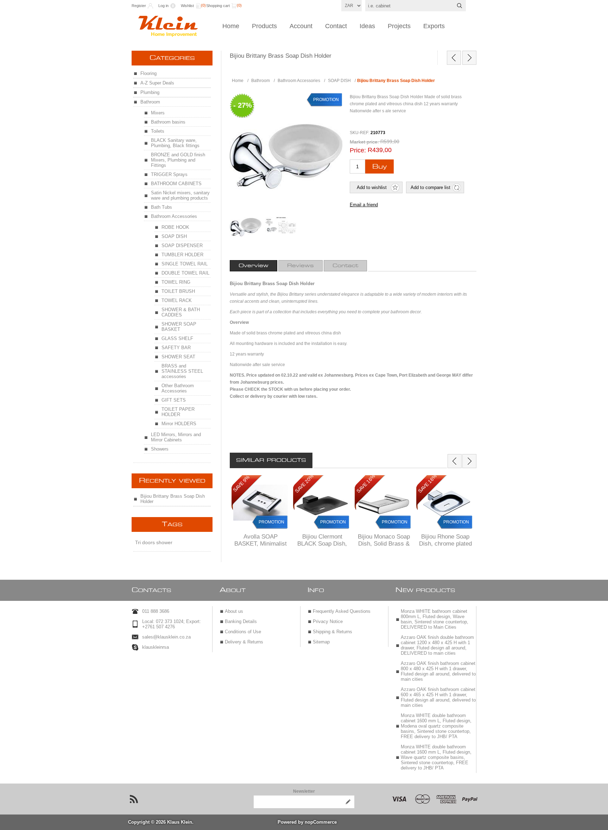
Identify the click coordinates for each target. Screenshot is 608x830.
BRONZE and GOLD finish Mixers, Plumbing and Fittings (178, 160)
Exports (434, 26)
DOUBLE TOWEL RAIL (185, 273)
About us (234, 611)
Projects (399, 26)
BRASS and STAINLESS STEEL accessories (182, 371)
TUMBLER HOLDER (182, 254)
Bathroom (150, 102)
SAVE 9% (241, 483)
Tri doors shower (153, 542)
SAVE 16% (365, 483)
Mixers (158, 112)
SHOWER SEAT (178, 356)
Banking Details (241, 621)
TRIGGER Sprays (169, 174)
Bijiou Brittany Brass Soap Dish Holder (172, 498)
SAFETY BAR (176, 347)
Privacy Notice (328, 621)
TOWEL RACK (177, 300)
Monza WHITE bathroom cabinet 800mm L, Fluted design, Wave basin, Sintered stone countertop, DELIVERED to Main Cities (434, 619)
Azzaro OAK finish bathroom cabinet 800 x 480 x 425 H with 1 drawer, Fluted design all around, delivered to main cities (438, 671)
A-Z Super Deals (157, 83)
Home (230, 26)
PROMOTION (271, 522)
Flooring (148, 73)
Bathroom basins (168, 122)
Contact (336, 26)
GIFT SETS (174, 400)
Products (264, 26)
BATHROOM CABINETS (176, 183)
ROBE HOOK (175, 227)
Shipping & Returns (332, 631)
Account (301, 26)
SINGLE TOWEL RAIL (185, 263)
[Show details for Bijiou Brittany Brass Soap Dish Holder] (245, 225)
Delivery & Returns (244, 641)
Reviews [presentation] (300, 265)
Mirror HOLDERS (179, 423)
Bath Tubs (161, 207)
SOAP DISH (174, 236)
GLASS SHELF (177, 338)
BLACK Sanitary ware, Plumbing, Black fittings (175, 143)
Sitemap (321, 641)
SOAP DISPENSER (182, 245)
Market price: (364, 142)
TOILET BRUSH (178, 291)
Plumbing (149, 92)
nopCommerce (321, 822)
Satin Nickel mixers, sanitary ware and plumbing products (180, 195)
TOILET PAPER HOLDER (178, 412)
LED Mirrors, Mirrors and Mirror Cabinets (176, 437)
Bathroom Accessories (174, 216)
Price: (358, 150)
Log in (163, 6)
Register (139, 6)
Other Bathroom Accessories (178, 388)
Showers (160, 449)
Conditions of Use (243, 631)
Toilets (157, 131)
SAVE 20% (304, 483)
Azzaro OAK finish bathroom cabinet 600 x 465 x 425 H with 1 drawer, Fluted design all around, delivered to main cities (438, 697)
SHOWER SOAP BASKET (179, 326)
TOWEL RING (176, 282)
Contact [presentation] (345, 265)
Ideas (367, 26)
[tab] (253, 265)
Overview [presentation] (253, 265)
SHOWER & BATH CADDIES (181, 312)
